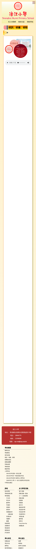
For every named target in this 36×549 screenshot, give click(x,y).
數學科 (8, 502)
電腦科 (8, 519)
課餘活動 (21, 498)
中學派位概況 (8, 482)
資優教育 (7, 525)
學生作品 (7, 543)
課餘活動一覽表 (23, 493)
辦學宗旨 (7, 450)
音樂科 (8, 507)
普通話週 (21, 516)
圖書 (7, 521)
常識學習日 (22, 514)
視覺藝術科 (9, 512)
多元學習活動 (23, 488)
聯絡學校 (7, 469)
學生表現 (8, 538)
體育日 (21, 521)
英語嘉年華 (22, 509)
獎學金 (7, 545)
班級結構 (7, 464)
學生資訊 (21, 538)
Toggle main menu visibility (33, 2)
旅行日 (21, 505)
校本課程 (7, 491)
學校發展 (7, 466)
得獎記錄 (7, 541)
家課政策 (7, 530)
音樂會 (21, 502)
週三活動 (21, 491)
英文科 (8, 500)
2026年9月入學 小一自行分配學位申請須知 (17, 480)
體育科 (8, 509)
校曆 (19, 541)
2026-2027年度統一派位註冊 (13, 473)
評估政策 (7, 532)
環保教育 (7, 528)
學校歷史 (7, 453)
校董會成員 (8, 459)
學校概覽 (8, 448)
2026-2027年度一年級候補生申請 (15, 475)
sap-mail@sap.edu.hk (20, 441)
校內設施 (7, 455)
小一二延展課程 (23, 496)
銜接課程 (7, 523)
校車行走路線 (22, 545)
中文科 (8, 498)
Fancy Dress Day (23, 523)
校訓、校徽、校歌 (10, 457)
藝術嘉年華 (22, 507)
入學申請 (7, 471)
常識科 (8, 505)
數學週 (21, 519)
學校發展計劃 (8, 493)
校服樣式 (20, 548)
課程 (6, 488)
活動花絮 (10, 514)
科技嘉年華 (22, 512)
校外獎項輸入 (8, 548)
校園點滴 (21, 525)
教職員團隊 (8, 462)
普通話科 (8, 516)
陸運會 (21, 500)
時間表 (20, 543)
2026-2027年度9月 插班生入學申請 (15, 478)
